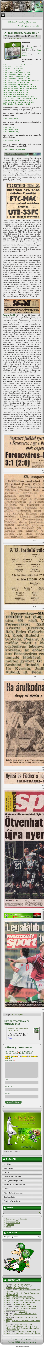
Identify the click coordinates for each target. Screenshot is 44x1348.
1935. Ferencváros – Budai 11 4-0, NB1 (17, 75)
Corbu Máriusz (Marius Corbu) (22, 1297)
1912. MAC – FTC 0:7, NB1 (13, 69)
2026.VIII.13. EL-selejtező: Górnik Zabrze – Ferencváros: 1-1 (21, 1309)
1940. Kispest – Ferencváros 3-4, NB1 (16, 77)
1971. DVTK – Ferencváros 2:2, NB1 (16, 90)
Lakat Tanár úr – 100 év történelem (25, 1326)
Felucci (8, 1326)
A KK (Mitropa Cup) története (14, 1181)
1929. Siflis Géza (9, 128)
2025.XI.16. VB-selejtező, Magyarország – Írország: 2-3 (23, 23)
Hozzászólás (10, 1060)
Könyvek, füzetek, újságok (13, 1193)
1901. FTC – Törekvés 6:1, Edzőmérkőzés (18, 65)
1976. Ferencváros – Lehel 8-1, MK (15, 94)
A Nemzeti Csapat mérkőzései (14, 1185)
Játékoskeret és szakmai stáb (16, 1219)
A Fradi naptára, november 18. (28, 26)
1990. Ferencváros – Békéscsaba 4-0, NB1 (18, 102)
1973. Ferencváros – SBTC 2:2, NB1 (16, 92)
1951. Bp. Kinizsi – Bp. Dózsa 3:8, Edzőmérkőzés (21, 80)
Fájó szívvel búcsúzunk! (21, 1284)
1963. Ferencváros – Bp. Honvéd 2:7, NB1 (18, 84)
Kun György (23, 1312)
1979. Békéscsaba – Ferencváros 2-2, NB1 (18, 96)
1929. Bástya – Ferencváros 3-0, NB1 (16, 73)
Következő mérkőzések (22, 1304)
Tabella (8, 1227)
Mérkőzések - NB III (13, 1223)
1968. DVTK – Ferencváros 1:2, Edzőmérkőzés (20, 88)
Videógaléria (8, 1168)
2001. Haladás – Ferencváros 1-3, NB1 (17, 104)
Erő (21, 1339)
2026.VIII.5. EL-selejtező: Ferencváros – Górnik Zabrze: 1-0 (23, 1329)
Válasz (10, 1038)
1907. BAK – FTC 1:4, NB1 (12, 67)
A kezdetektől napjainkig (12, 1176)
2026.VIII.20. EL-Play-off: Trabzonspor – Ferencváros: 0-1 (19, 1287)
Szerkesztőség (16, 38)
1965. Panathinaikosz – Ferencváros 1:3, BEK (19, 86)
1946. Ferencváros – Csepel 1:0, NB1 (16, 79)
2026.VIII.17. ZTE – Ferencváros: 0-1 (25, 1299)
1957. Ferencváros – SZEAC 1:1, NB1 (16, 82)
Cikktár (6, 1189)
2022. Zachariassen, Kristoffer (14, 150)
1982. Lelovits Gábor (10, 130)
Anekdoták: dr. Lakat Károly (26, 1332)
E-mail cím (9, 1086)
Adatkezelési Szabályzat (13, 1201)
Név (7, 1079)
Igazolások (10, 1225)
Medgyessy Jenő (28, 48)
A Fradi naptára (17, 1015)
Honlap (7, 1093)
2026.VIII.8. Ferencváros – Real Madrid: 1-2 (21, 1314)
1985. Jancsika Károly (11, 132)
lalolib (10, 1029)
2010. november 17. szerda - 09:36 (18, 1029)
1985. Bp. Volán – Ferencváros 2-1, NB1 (17, 100)
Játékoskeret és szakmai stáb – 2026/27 (23, 1290)
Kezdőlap (7, 1164)
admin (8, 1293)
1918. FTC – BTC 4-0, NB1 (12, 71)
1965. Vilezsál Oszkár (11, 141)
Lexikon (6, 1172)
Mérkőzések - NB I (12, 1221)
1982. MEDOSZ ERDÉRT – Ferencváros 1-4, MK (20, 98)
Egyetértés (27, 1339)
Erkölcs (15, 1339)
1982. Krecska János (10, 119)
